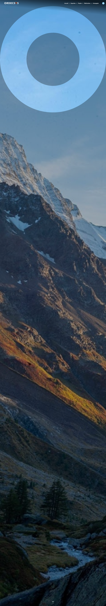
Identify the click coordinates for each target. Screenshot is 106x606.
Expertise (73, 3)
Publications (87, 3)
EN (103, 3)
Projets (80, 3)
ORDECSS (11, 3)
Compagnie (96, 3)
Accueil (66, 3)
